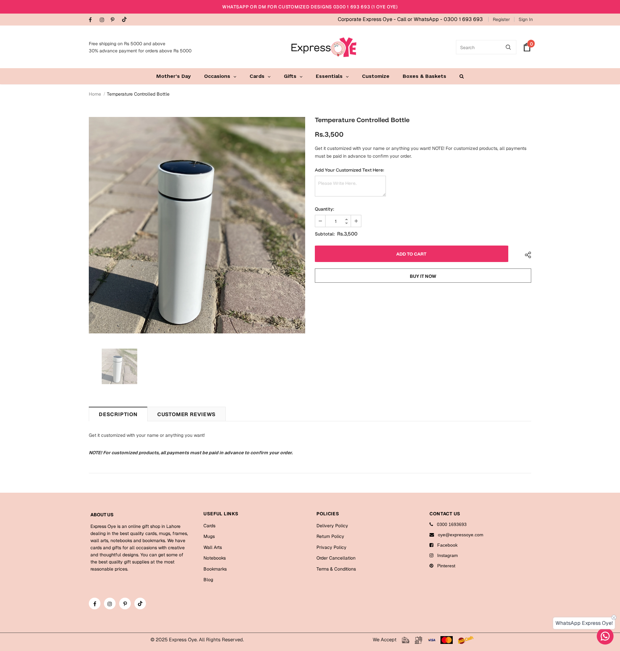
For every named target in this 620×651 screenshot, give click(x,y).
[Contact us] (605, 636)
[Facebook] (93, 20)
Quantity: (324, 209)
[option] (197, 225)
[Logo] (323, 47)
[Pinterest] (115, 20)
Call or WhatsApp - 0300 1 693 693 (440, 19)
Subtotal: (325, 234)
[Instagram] (104, 20)
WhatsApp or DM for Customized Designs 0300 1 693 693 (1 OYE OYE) (310, 7)
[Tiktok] (126, 20)
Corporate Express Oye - (367, 19)
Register (501, 19)
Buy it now (423, 276)
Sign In (526, 19)
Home (95, 94)
